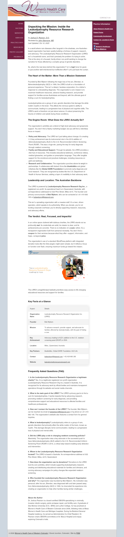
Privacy (96, 43)
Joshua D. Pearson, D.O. (39, 37)
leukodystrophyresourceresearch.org (57, 362)
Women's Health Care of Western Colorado (31, 533)
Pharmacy (18, 57)
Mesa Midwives (100, 49)
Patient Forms (98, 32)
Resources (18, 47)
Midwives (19, 33)
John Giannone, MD (46, 40)
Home (20, 24)
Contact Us (105, 18)
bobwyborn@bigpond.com (44, 197)
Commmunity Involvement (102, 36)
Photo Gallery (16, 52)
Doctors (19, 28)
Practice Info (17, 42)
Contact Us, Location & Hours (103, 40)
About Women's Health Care (103, 29)
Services (19, 38)
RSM (78, 533)
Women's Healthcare (102, 46)
